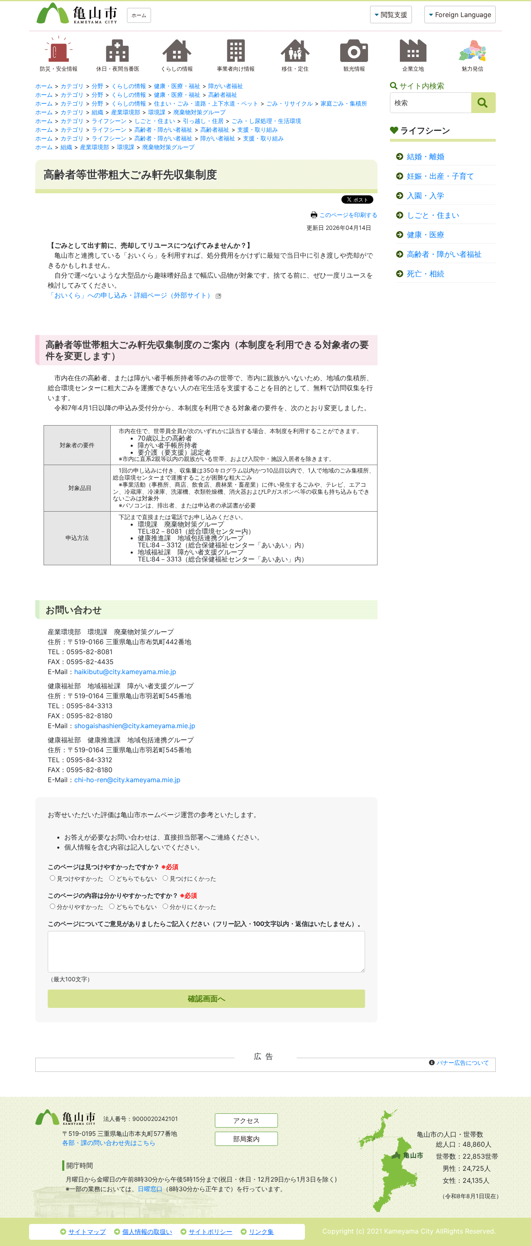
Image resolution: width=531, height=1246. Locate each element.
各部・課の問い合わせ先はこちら (109, 1143)
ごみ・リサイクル (289, 103)
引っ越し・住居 (203, 120)
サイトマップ (87, 1232)
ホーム (139, 15)
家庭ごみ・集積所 (344, 103)
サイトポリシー (210, 1232)
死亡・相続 (425, 273)
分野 (97, 85)
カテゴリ (72, 85)
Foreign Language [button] (463, 14)
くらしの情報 (128, 85)
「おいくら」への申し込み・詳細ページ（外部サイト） (131, 295)
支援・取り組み (257, 129)
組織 (97, 112)
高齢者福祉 (222, 94)
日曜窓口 (150, 1189)
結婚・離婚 (425, 156)
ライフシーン (109, 120)
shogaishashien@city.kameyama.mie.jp (134, 725)
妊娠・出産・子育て (440, 176)
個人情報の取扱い (147, 1232)
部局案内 (246, 1139)
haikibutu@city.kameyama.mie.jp (125, 671)
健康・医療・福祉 (177, 85)
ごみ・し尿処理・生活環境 (266, 120)
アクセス (246, 1120)
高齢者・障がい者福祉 (163, 129)
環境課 (157, 112)
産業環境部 (125, 112)
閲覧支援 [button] (394, 14)
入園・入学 (425, 195)
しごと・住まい (154, 120)
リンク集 (261, 1232)
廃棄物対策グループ (199, 112)
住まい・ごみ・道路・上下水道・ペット (206, 103)
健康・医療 (425, 234)
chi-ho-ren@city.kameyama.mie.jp (127, 780)
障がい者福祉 (225, 85)
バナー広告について (463, 1062)
